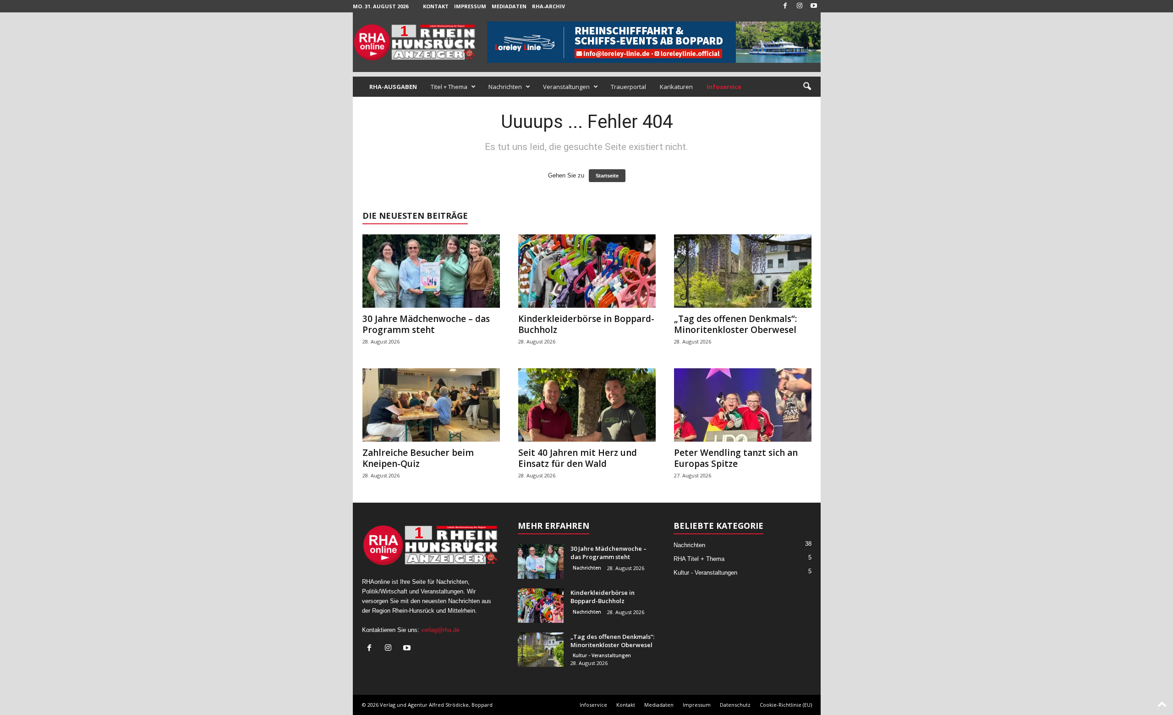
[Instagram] (799, 6)
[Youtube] (813, 6)
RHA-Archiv (548, 6)
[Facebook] (785, 6)
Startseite (607, 175)
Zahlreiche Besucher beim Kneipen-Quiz (418, 458)
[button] (807, 87)
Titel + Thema (449, 87)
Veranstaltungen (566, 87)
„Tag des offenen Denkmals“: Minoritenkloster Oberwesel (735, 324)
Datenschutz (735, 704)
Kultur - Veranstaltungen (602, 655)
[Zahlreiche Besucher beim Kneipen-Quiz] (431, 405)
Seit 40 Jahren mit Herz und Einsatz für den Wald (577, 458)
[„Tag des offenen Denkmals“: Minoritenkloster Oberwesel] (742, 271)
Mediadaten (509, 6)
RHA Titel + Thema (699, 558)
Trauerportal (628, 87)
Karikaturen (676, 87)
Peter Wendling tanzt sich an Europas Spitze (736, 458)
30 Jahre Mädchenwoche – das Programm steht (426, 324)
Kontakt (436, 6)
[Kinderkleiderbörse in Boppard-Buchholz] (587, 271)
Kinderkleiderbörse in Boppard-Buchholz (586, 324)
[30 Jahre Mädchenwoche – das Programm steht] (431, 271)
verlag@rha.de (440, 629)
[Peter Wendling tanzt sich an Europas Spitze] (742, 405)
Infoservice (593, 704)
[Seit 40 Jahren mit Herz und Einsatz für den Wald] (587, 405)
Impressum (470, 6)
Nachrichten (505, 87)
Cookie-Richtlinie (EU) (786, 704)
